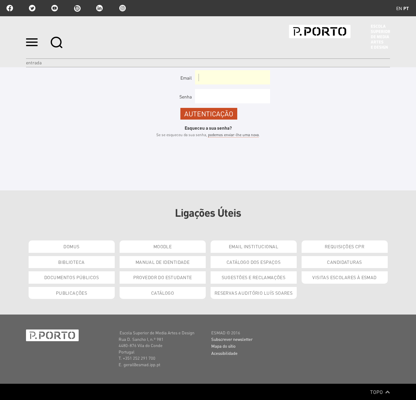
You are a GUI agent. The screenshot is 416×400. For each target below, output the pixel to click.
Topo (377, 392)
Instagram (122, 8)
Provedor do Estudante (162, 277)
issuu (77, 8)
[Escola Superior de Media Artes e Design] (339, 37)
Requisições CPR (344, 246)
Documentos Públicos (71, 277)
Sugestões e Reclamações (254, 277)
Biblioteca (71, 262)
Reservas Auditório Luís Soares (253, 293)
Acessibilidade (224, 353)
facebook (9, 8)
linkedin (99, 8)
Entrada (34, 62)
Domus (71, 246)
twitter (32, 8)
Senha (185, 96)
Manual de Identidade (162, 262)
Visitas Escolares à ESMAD (344, 277)
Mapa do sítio (223, 346)
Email (186, 78)
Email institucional (253, 246)
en (399, 8)
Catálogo (162, 293)
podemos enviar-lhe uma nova (233, 134)
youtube (54, 8)
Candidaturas (344, 262)
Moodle (162, 246)
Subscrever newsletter (232, 339)
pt (406, 8)
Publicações (71, 293)
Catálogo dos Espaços (253, 262)
